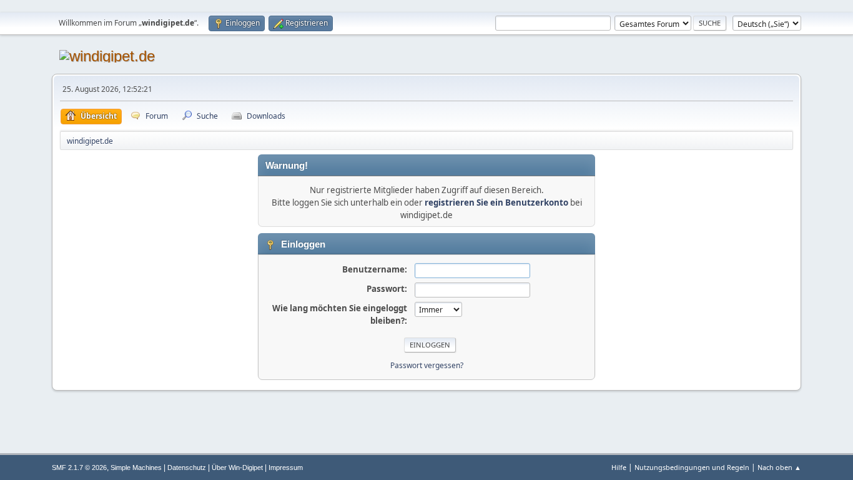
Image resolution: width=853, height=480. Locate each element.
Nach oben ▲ (779, 467)
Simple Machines (136, 467)
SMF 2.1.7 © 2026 (79, 467)
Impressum (286, 467)
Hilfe (618, 467)
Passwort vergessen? (426, 365)
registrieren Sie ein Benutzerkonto (496, 202)
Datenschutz (186, 467)
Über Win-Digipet (237, 467)
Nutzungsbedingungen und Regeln (691, 467)
